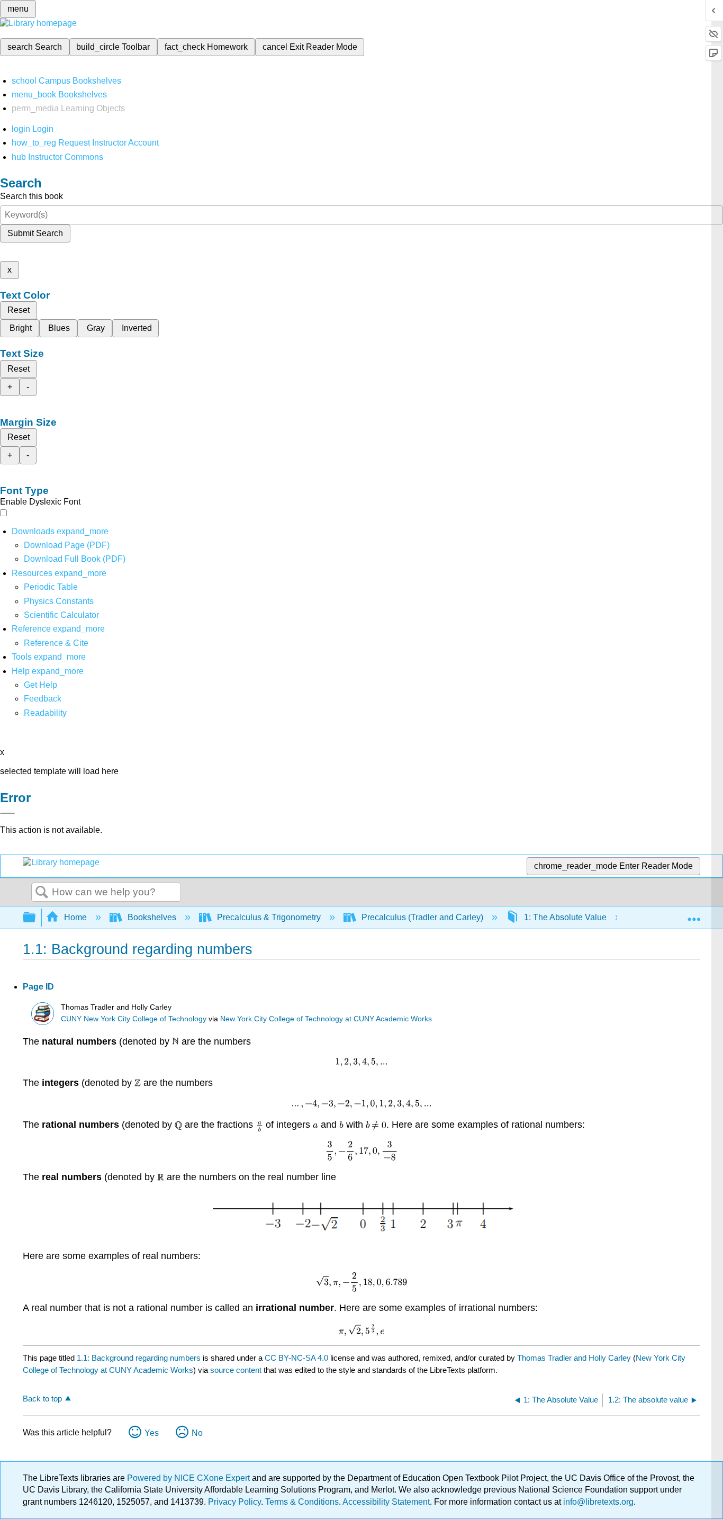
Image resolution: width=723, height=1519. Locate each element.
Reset (18, 309)
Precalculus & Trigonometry (269, 917)
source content (235, 1369)
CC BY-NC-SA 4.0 (296, 1357)
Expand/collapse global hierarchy (36, 918)
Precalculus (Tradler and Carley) (422, 917)
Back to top (42, 1398)
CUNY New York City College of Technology (133, 1019)
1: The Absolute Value (565, 917)
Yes (151, 1432)
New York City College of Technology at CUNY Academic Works (326, 1019)
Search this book (31, 196)
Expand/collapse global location (694, 914)
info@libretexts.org (597, 1501)
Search (41, 893)
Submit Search (35, 233)
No (197, 1432)
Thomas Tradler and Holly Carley (574, 1357)
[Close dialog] (7, 813)
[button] (42, 698)
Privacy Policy (234, 1501)
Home (75, 917)
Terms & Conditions (302, 1501)
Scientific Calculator (61, 614)
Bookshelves (151, 917)
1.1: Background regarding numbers (139, 1357)
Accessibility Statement (386, 1501)
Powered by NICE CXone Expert (189, 1477)
